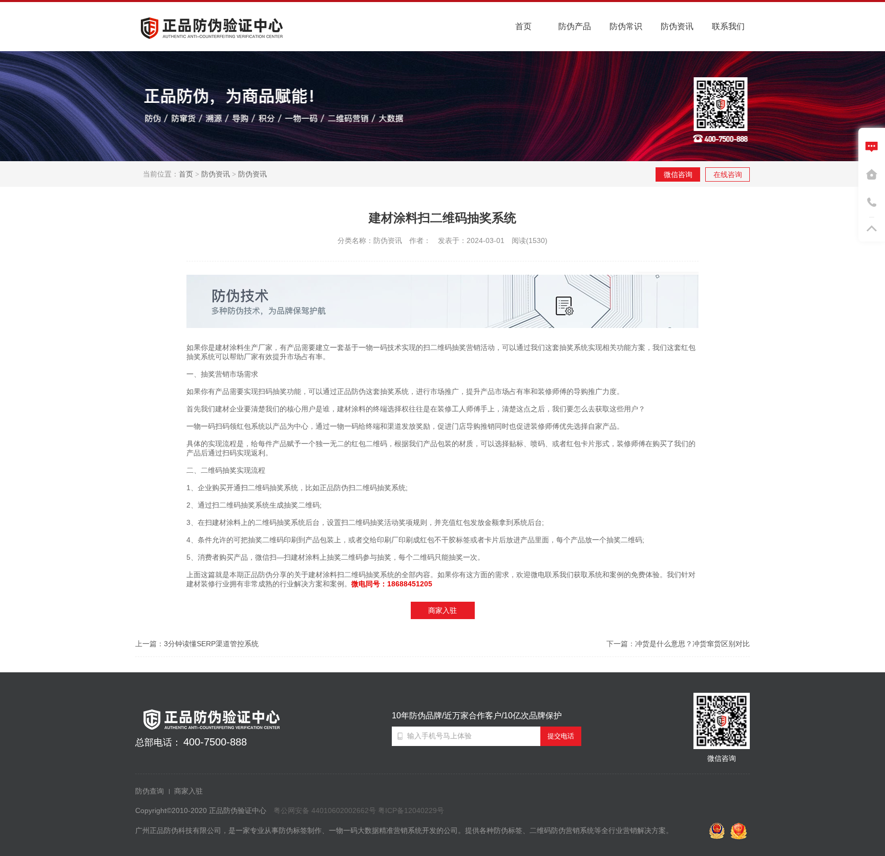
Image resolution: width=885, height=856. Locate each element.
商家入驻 (442, 610)
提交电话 (560, 736)
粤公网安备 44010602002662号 (324, 810)
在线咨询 (727, 174)
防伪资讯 (215, 174)
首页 (186, 174)
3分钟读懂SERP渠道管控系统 (211, 644)
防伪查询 (149, 791)
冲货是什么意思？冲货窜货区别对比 (692, 644)
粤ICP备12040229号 (411, 810)
